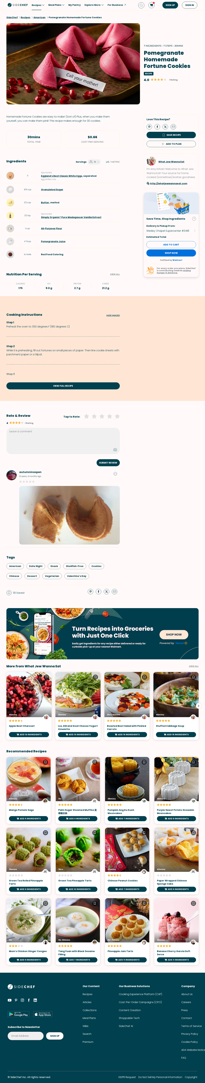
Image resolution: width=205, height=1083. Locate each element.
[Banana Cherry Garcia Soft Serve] (176, 931)
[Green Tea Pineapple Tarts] (78, 861)
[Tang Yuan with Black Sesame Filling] (78, 931)
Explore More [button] (93, 5)
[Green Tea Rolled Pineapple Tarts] (28, 861)
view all (194, 666)
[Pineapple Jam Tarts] (127, 931)
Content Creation (130, 1010)
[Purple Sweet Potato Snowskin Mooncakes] (176, 790)
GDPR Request (127, 1077)
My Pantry (74, 5)
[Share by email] (175, 126)
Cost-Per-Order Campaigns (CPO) (140, 1002)
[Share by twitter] (167, 126)
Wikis (85, 1026)
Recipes (87, 994)
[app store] (42, 1014)
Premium (88, 1042)
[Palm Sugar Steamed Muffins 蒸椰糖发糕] (78, 790)
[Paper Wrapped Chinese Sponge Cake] (176, 861)
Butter (45, 202)
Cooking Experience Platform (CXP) (140, 994)
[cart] (151, 5)
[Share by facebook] (159, 126)
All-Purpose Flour (51, 228)
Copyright (191, 1077)
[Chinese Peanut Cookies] (127, 861)
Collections (90, 1010)
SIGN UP (170, 5)
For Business (115, 5)
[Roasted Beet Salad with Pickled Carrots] (127, 706)
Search (87, 1034)
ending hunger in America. (174, 271)
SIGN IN (189, 5)
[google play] (18, 1014)
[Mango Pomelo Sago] (28, 790)
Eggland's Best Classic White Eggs (61, 176)
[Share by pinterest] (151, 126)
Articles (87, 1002)
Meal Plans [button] (54, 5)
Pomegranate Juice (53, 241)
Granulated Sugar (52, 189)
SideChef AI (126, 1026)
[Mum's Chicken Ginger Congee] (28, 931)
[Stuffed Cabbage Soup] (176, 706)
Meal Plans (89, 1018)
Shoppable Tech (129, 1018)
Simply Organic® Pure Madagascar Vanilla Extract (71, 217)
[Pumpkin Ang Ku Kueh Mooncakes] (127, 790)
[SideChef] (21, 988)
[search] (141, 5)
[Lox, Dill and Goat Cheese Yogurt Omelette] (78, 706)
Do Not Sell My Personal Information (160, 1077)
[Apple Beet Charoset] (29, 706)
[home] (18, 5)
